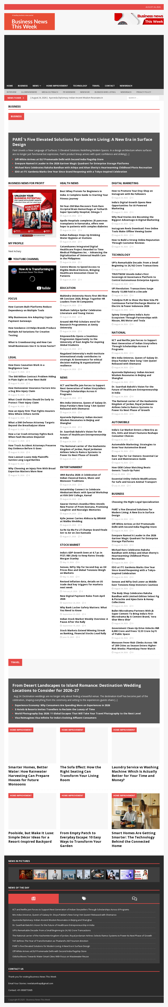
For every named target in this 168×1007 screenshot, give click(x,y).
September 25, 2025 (71, 614)
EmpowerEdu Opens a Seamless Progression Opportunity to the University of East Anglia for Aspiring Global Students (82, 341)
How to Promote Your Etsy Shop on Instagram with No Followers (132, 192)
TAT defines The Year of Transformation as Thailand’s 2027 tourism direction (50, 940)
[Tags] (84, 898)
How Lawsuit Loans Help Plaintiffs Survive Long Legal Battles (28, 458)
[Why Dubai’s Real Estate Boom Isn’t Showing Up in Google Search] (69, 874)
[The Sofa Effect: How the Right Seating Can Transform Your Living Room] (84, 745)
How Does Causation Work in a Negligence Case (26, 366)
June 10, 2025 (68, 637)
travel (96, 85)
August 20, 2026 (121, 223)
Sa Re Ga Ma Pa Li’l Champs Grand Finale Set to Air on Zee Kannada (83, 531)
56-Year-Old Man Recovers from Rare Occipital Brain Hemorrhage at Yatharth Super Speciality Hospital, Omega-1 (83, 209)
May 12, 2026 (68, 576)
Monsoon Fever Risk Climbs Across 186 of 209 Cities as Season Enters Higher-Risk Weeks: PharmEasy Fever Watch (134, 645)
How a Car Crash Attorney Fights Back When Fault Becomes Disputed (30, 435)
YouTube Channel (26, 259)
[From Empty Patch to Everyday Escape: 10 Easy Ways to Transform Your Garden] (84, 811)
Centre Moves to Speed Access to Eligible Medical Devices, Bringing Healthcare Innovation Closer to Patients (80, 271)
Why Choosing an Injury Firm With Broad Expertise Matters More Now (31, 470)
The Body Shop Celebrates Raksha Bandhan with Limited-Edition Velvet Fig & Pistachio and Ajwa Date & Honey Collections (135, 598)
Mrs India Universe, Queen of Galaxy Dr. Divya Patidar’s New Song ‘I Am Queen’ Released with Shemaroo (83, 405)
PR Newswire (69, 92)
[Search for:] (143, 97)
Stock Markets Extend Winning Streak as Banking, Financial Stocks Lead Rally (83, 632)
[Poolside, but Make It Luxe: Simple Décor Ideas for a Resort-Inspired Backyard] (32, 811)
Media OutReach (50, 92)
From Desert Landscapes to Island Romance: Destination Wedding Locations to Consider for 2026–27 (76, 687)
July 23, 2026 (119, 485)
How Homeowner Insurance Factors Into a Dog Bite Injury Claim (32, 389)
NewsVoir (85, 92)
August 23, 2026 (69, 525)
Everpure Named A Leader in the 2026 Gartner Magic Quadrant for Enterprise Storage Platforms (72, 163)
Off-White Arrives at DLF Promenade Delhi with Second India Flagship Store (59, 159)
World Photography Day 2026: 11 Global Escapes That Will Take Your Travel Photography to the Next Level (78, 713)
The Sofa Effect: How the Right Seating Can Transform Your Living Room (80, 773)
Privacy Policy (143, 92)
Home (10, 85)
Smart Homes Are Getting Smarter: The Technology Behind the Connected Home (134, 839)
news (36, 85)
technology (80, 85)
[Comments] (134, 898)
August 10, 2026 (17, 452)
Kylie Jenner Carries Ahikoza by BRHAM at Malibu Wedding (83, 520)
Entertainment (71, 467)
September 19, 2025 (71, 625)
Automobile (120, 422)
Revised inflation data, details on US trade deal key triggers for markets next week (81, 584)
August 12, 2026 (17, 418)
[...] (127, 154)
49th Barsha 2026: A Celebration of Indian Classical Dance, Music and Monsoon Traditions (80, 477)
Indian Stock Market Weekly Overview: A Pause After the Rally (84, 620)
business (23, 85)
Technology (121, 255)
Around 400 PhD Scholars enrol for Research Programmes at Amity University (80, 324)
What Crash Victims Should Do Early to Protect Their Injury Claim (31, 401)
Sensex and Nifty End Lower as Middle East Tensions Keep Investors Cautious (135, 583)
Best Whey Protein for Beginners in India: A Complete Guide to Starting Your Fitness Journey (84, 195)
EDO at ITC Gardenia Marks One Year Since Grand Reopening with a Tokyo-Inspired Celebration (71, 171)
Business (14, 106)
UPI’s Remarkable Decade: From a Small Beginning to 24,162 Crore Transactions (135, 264)
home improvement (57, 85)
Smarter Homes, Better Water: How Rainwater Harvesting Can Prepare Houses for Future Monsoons (28, 775)
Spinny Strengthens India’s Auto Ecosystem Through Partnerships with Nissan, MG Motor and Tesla (134, 317)
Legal (12, 357)
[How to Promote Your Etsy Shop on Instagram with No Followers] (112, 874)
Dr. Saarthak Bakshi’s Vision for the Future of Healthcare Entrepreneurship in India (83, 434)
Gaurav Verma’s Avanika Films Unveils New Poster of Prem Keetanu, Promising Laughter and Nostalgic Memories (84, 506)
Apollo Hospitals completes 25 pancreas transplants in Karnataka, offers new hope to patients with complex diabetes (84, 223)
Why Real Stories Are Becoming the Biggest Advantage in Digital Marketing (135, 218)
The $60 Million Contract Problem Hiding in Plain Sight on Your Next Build (32, 378)
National (119, 332)
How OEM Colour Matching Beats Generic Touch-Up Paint (131, 469)
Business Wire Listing (105, 92)
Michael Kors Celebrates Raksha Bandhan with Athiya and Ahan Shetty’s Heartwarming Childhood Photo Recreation (83, 167)
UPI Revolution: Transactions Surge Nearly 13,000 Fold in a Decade (132, 290)
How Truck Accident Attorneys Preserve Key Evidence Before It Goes (32, 447)
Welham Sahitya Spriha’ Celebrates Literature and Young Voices (80, 312)
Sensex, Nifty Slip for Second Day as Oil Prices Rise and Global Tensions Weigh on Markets (83, 569)
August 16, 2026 (121, 462)
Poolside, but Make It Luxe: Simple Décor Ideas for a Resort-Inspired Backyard (31, 837)
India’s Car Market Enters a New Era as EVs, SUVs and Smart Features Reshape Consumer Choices (135, 432)
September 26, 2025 (71, 603)
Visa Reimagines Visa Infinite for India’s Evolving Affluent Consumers (55, 717)
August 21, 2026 (69, 536)
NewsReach (126, 85)
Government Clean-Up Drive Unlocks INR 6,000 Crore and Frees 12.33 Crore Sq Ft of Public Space (135, 631)
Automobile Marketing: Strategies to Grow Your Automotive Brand (134, 446)
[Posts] (33, 898)
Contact (110, 85)
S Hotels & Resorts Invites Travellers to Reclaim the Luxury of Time (55, 709)
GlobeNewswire (29, 92)
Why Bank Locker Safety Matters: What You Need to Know (83, 609)
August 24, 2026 (69, 216)
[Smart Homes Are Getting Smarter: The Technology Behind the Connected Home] (136, 811)
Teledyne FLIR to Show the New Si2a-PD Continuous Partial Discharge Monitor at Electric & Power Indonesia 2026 (136, 302)
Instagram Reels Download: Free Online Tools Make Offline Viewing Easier (135, 230)
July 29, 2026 (119, 474)
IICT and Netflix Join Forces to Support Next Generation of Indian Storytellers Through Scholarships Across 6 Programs (82, 390)
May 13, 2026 (68, 562)
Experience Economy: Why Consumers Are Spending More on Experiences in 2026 (62, 705)
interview (11, 92)
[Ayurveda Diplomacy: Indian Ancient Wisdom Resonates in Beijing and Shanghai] (40, 874)
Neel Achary (14, 251)
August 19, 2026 (17, 372)
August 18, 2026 (17, 395)
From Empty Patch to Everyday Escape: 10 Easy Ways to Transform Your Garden (80, 839)
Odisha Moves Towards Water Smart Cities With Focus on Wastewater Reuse (50, 956)
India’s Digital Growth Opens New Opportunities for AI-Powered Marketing (131, 205)
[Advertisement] (84, 58)
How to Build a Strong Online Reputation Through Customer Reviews (135, 241)
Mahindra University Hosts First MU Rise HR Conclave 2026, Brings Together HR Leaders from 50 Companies (83, 298)
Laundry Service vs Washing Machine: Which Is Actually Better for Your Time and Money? (135, 773)
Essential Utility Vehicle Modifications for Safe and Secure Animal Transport (134, 480)
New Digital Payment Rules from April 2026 (82, 597)
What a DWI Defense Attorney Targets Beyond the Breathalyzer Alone (31, 424)
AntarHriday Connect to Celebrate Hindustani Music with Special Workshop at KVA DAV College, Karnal (84, 492)
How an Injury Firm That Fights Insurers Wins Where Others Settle (31, 412)
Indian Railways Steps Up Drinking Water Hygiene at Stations (80, 236)
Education (68, 288)
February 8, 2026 (70, 591)
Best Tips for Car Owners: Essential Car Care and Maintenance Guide (135, 457)
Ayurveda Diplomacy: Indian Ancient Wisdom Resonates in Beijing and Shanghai (81, 420)
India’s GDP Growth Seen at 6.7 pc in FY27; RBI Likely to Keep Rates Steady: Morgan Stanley (82, 555)
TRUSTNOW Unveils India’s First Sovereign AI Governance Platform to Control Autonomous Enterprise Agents (135, 277)
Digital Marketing (125, 183)
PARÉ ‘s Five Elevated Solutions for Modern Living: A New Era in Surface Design (82, 142)
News (63, 377)
